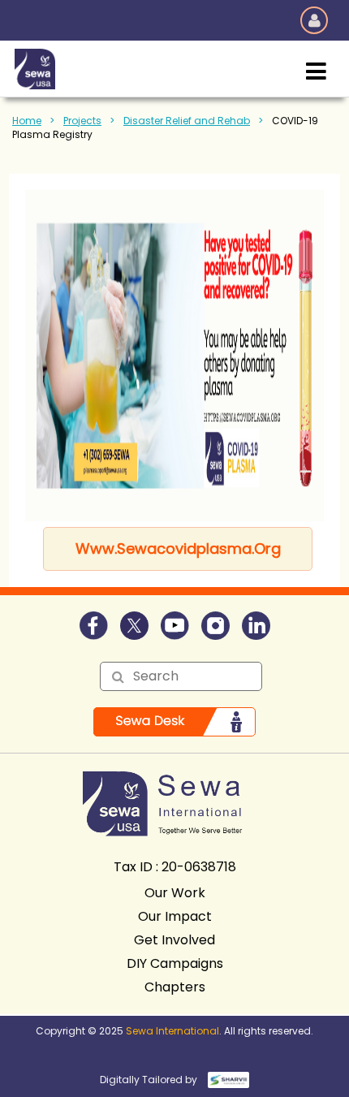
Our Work (174, 892)
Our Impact (175, 916)
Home (26, 120)
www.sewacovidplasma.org (178, 548)
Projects (82, 120)
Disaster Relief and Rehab (186, 120)
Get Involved (174, 940)
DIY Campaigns (175, 963)
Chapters (174, 987)
